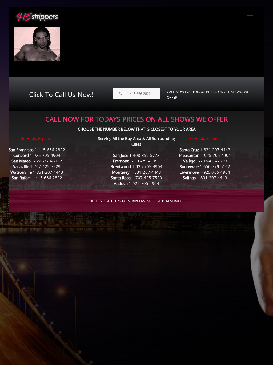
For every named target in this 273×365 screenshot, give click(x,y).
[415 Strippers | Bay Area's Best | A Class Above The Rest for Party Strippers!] (37, 17)
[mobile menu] (250, 16)
